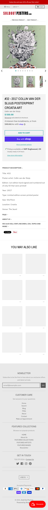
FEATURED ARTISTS (24, 443)
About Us (6, 219)
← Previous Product (17, 20)
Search (24, 406)
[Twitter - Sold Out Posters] (17, 463)
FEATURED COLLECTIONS (24, 440)
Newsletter (24, 448)
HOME (24, 435)
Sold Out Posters (27, 500)
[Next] (45, 70)
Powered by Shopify (24, 502)
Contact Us (30, 459)
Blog (24, 408)
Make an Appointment (24, 419)
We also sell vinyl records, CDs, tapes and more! (21, 225)
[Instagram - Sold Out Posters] (26, 463)
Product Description (11, 168)
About (24, 414)
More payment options (24, 145)
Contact (24, 416)
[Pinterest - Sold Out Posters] (30, 463)
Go (43, 385)
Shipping (8, 118)
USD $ (15, 7)
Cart (41, 7)
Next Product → (32, 20)
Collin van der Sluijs (12, 111)
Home (24, 403)
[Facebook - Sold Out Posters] (22, 463)
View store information (14, 155)
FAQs (4, 215)
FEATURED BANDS (24, 445)
